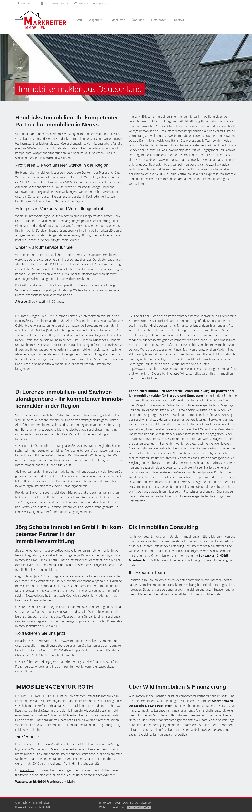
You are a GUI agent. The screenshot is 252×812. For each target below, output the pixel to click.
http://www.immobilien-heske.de (150, 369)
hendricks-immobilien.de (55, 295)
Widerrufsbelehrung (112, 807)
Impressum (106, 802)
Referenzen (159, 20)
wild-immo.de (211, 730)
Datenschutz (130, 802)
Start (79, 20)
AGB (118, 802)
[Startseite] (41, 20)
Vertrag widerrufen (139, 807)
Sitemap (146, 802)
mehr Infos (27, 770)
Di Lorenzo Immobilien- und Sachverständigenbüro (67, 420)
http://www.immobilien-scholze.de (77, 641)
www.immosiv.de (170, 160)
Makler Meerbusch (169, 580)
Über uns (138, 20)
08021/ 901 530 (28, 3)
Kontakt (179, 20)
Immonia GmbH (40, 807)
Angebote (95, 20)
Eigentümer (117, 20)
